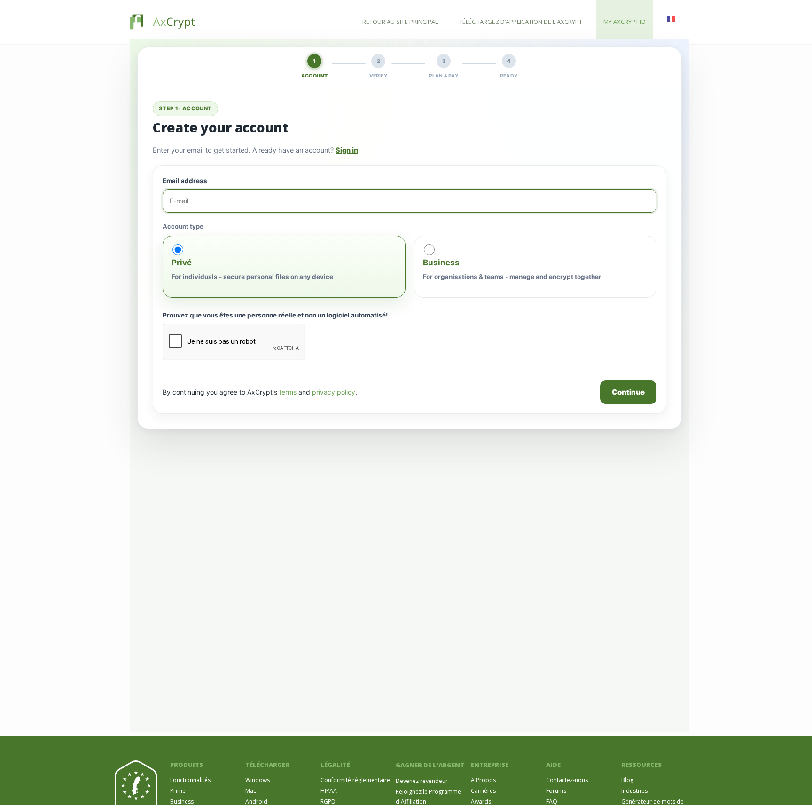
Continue (628, 391)
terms (288, 392)
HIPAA (328, 791)
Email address (185, 181)
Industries (634, 791)
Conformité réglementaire (355, 780)
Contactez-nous (567, 780)
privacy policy (333, 392)
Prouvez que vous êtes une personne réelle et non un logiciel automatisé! (275, 315)
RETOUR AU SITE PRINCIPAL (400, 21)
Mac (250, 791)
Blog (627, 780)
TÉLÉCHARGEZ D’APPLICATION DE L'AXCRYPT (520, 21)
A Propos (483, 780)
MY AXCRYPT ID (624, 21)
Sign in (347, 150)
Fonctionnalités (190, 780)
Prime (178, 791)
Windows (257, 780)
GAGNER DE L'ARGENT (430, 765)
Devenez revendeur (422, 781)
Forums (556, 791)
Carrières (483, 791)
